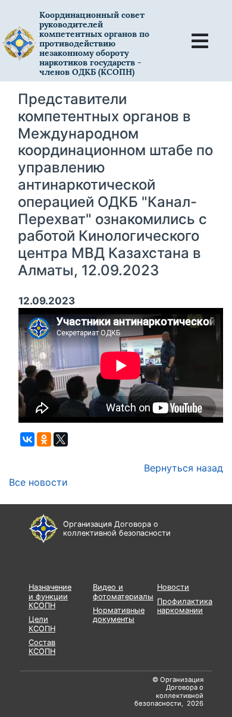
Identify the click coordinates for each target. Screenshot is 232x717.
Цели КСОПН (42, 624)
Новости (173, 587)
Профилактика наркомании (184, 606)
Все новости (38, 482)
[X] (61, 439)
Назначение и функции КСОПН (50, 596)
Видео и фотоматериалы (123, 591)
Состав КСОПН (42, 647)
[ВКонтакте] (27, 439)
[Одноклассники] (44, 439)
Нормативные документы (119, 615)
